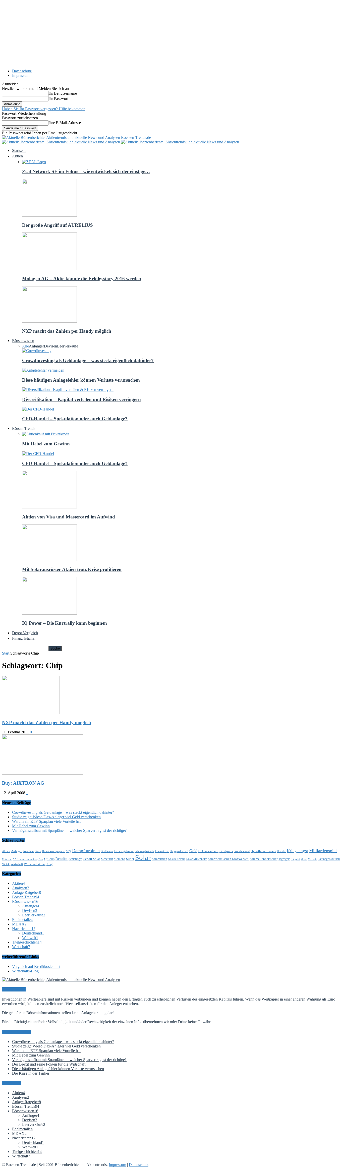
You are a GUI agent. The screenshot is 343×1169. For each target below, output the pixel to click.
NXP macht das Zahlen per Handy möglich (66, 331)
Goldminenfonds (208, 851)
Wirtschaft (17, 864)
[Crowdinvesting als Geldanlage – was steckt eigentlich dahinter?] (36, 350)
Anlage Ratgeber (26, 892)
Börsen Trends (25, 897)
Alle (25, 346)
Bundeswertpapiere (53, 851)
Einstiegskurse (124, 851)
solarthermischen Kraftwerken (228, 859)
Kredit (281, 851)
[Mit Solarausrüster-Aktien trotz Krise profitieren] (49, 560)
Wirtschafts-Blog (25, 971)
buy (68, 851)
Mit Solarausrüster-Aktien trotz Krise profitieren (72, 569)
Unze (304, 859)
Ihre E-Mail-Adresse (64, 123)
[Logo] (61, 142)
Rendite (61, 859)
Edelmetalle (22, 919)
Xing (49, 864)
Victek (6, 864)
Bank (38, 851)
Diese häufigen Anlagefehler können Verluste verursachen (81, 380)
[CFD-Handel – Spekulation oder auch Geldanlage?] (38, 409)
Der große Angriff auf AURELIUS (57, 225)
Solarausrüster (176, 859)
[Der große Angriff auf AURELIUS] (49, 215)
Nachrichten (23, 928)
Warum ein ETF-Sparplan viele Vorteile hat (46, 821)
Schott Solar (91, 859)
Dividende (107, 851)
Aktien (6, 851)
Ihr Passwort (58, 98)
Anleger (16, 851)
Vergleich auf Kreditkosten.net (36, 966)
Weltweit (30, 938)
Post (40, 859)
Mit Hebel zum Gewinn (46, 443)
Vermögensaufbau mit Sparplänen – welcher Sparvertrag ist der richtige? (69, 830)
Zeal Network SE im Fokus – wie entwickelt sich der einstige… (86, 171)
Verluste (312, 859)
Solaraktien (159, 859)
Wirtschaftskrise (34, 864)
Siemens (119, 859)
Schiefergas (75, 859)
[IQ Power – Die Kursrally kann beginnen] (49, 613)
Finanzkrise (162, 851)
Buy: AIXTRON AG (23, 783)
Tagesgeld (284, 859)
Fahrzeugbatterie (144, 851)
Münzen (7, 859)
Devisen (50, 346)
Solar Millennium (196, 859)
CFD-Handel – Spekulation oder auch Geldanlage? (75, 418)
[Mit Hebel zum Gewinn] (45, 434)
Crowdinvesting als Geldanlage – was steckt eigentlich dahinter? (88, 360)
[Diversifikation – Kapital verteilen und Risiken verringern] (67, 389)
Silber (130, 859)
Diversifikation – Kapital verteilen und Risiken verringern (81, 399)
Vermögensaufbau (329, 859)
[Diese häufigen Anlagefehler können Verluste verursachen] (43, 370)
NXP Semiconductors (25, 859)
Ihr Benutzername (62, 93)
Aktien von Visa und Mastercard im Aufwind (68, 516)
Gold (193, 851)
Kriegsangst (297, 850)
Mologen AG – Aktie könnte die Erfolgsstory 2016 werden (81, 278)
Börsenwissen (25, 901)
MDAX (19, 924)
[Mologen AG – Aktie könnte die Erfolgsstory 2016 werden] (49, 269)
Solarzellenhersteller (263, 859)
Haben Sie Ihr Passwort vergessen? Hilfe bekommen (43, 109)
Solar (143, 857)
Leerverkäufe (67, 346)
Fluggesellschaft (179, 851)
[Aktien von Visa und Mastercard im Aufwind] (49, 507)
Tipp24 (295, 859)
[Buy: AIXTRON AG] (42, 773)
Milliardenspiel (323, 850)
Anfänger (36, 346)
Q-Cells (49, 859)
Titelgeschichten (27, 942)
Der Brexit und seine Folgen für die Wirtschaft (48, 1064)
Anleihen (28, 851)
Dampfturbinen (86, 850)
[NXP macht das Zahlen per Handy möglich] (49, 321)
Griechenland (242, 851)
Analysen (20, 888)
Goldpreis (226, 851)
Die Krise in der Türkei (30, 1073)
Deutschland (33, 933)
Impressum (20, 75)
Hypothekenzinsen (263, 851)
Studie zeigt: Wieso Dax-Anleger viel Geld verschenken (56, 817)
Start (5, 653)
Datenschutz (22, 71)
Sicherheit (107, 859)
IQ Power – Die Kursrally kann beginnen (64, 623)
